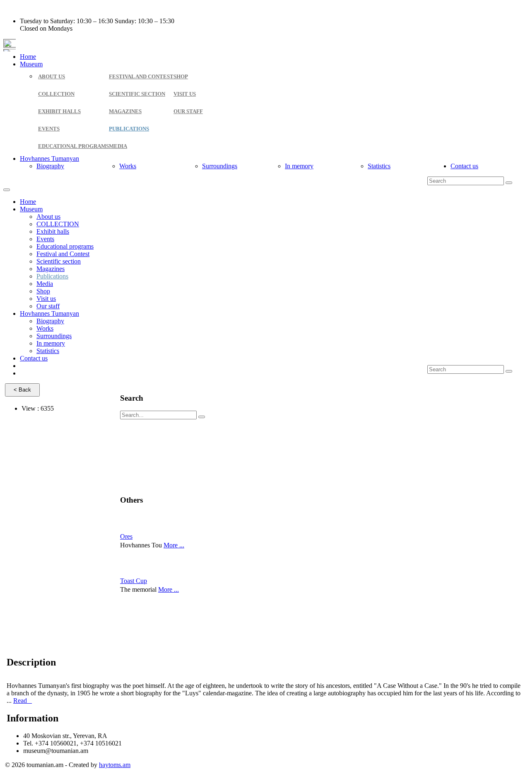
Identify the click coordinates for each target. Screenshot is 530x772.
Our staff (188, 111)
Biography (50, 165)
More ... (174, 545)
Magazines (125, 111)
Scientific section (137, 94)
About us (51, 76)
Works (127, 165)
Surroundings (219, 165)
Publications (129, 129)
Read (22, 700)
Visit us (184, 94)
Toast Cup (133, 580)
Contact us (464, 165)
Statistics (379, 165)
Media (118, 146)
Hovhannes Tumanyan (49, 158)
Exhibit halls (59, 111)
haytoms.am (114, 764)
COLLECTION (56, 94)
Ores (126, 536)
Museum (31, 64)
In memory (299, 165)
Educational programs (73, 146)
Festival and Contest (141, 76)
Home (28, 56)
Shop (180, 76)
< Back (22, 390)
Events (49, 129)
